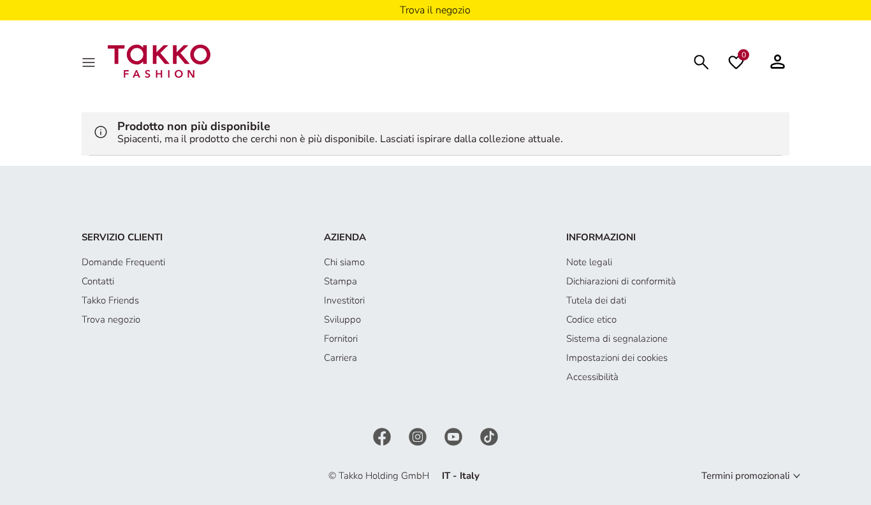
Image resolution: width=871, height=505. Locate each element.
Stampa (340, 281)
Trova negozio (111, 319)
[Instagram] (419, 435)
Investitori (344, 300)
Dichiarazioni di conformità (621, 281)
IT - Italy (460, 475)
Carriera (340, 357)
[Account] (777, 61)
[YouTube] (454, 435)
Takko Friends (110, 300)
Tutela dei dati (596, 300)
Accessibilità (592, 376)
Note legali (589, 262)
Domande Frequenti (123, 262)
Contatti (98, 281)
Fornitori (341, 338)
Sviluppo (342, 319)
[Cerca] (701, 61)
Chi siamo (344, 262)
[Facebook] (383, 435)
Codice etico (591, 319)
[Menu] (90, 61)
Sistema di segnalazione (617, 338)
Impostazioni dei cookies (617, 357)
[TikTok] (489, 435)
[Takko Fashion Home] (159, 60)
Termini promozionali (745, 475)
